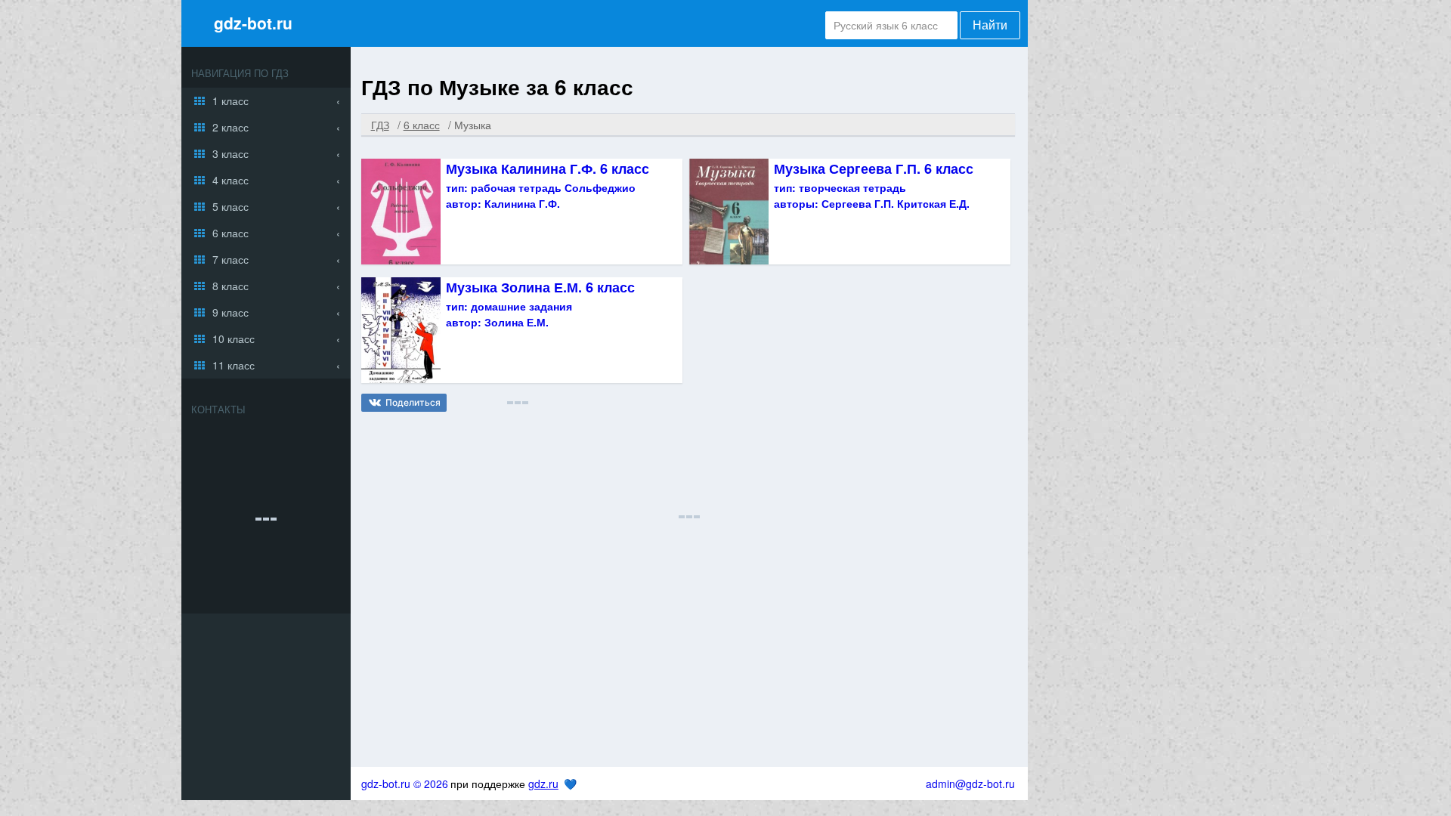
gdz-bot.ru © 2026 (404, 783)
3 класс (230, 153)
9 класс (230, 312)
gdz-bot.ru (253, 22)
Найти (990, 25)
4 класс (230, 179)
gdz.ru (543, 783)
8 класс (230, 285)
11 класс (233, 364)
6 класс (230, 232)
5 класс (230, 206)
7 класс (230, 259)
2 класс (230, 126)
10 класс (233, 338)
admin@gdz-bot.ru (970, 783)
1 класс (230, 100)
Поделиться (413, 402)
